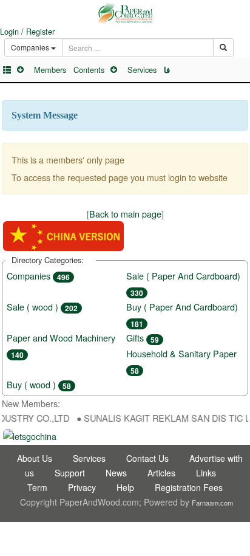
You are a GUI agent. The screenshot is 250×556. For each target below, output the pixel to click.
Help (125, 487)
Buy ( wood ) (39, 384)
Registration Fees (189, 487)
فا (167, 69)
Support (70, 473)
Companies (38, 275)
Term (37, 487)
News (116, 473)
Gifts (142, 337)
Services (142, 69)
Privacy (82, 487)
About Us (34, 458)
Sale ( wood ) (42, 306)
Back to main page (125, 213)
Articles (161, 473)
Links (206, 473)
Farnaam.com (212, 502)
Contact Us (147, 458)
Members (50, 69)
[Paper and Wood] (125, 13)
